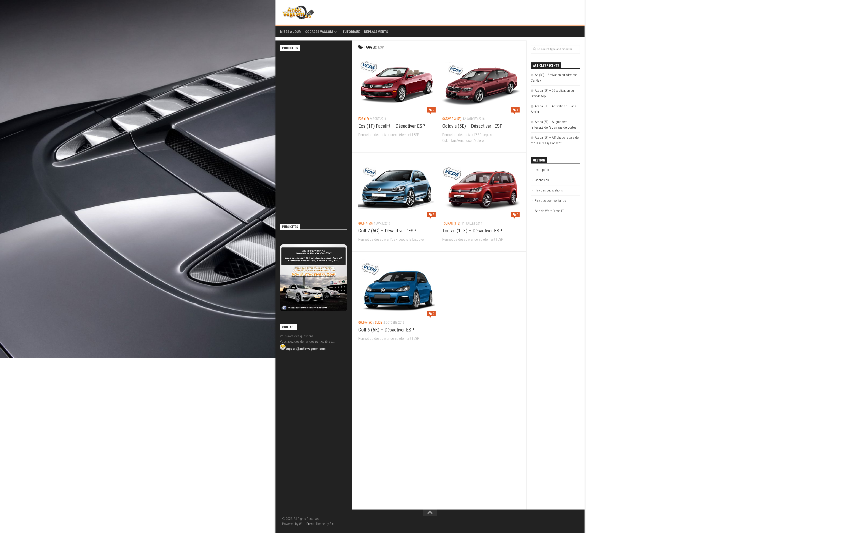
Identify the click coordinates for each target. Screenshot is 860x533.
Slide (378, 322)
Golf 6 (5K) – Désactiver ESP (386, 330)
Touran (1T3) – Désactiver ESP (472, 231)
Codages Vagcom (319, 32)
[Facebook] (568, 11)
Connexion (542, 180)
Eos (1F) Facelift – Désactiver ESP (391, 126)
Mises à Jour (290, 32)
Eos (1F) (363, 119)
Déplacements (376, 32)
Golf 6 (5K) (365, 322)
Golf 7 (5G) (365, 223)
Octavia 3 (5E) (451, 119)
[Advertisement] (313, 121)
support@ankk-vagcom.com (306, 349)
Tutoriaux (351, 32)
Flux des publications (549, 190)
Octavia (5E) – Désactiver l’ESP (472, 126)
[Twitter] (575, 11)
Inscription (542, 170)
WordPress (306, 524)
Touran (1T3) (451, 223)
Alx (331, 524)
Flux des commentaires (550, 201)
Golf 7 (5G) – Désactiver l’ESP (387, 231)
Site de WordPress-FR (550, 211)
